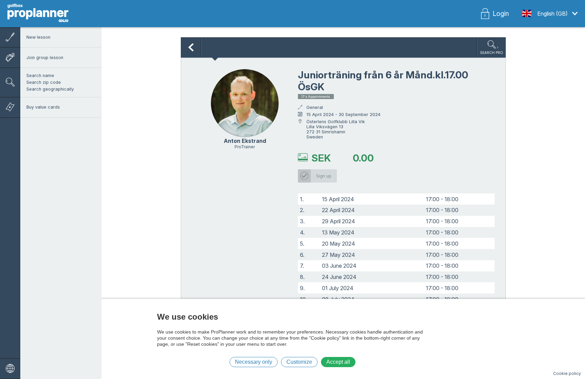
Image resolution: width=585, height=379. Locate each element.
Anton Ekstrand (245, 140)
